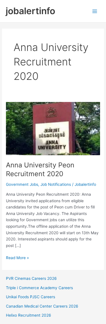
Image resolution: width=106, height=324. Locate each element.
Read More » (17, 258)
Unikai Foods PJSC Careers (30, 297)
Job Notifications (55, 184)
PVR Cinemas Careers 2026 (31, 278)
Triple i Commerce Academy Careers (39, 287)
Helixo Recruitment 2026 (28, 315)
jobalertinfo (30, 10)
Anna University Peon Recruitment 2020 (40, 169)
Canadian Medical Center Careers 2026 (42, 306)
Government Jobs (22, 184)
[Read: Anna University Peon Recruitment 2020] (53, 128)
